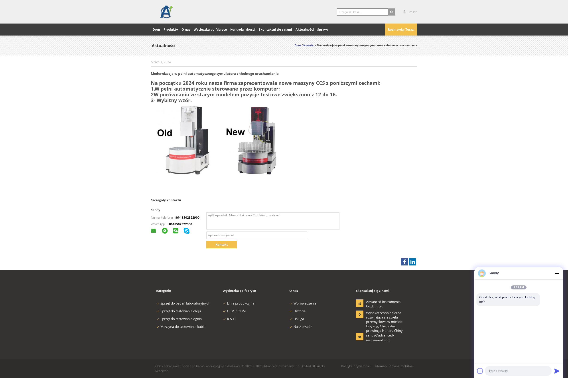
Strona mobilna (401, 366)
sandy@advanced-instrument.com (380, 337)
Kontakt (221, 244)
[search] (391, 12)
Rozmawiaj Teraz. (401, 29)
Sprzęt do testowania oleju (180, 311)
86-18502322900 (187, 217)
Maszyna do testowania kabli (182, 326)
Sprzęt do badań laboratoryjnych (185, 303)
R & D (231, 319)
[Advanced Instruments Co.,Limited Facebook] (404, 261)
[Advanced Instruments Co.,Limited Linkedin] (412, 261)
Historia (300, 311)
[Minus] (557, 273)
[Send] (556, 371)
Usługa (299, 319)
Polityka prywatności (356, 366)
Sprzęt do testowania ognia (181, 319)
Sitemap (381, 366)
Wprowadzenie (305, 303)
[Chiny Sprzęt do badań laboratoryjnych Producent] (166, 12)
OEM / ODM (236, 311)
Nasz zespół (303, 326)
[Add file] (480, 371)
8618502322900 (180, 224)
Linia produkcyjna (240, 303)
